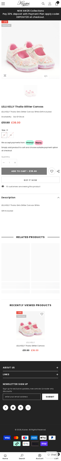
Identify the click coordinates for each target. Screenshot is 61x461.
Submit (50, 394)
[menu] (3, 3)
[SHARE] (57, 169)
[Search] (43, 3)
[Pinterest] (20, 405)
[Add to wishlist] (51, 169)
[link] (15, 285)
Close (58, 13)
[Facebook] (5, 405)
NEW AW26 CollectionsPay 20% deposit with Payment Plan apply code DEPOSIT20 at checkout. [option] (29, 14)
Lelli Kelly (30, 340)
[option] (30, 47)
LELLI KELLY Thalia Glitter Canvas (30, 343)
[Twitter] (28, 405)
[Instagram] (13, 405)
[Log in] (49, 3)
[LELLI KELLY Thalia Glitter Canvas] (30, 323)
